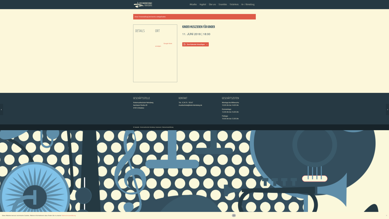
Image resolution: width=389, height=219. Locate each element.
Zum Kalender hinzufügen (196, 44)
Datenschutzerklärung (167, 127)
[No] (386, 215)
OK (234, 215)
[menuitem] (193, 4)
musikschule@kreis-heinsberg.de (190, 105)
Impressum (158, 127)
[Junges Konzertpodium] (1, 109)
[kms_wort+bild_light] (143, 4)
